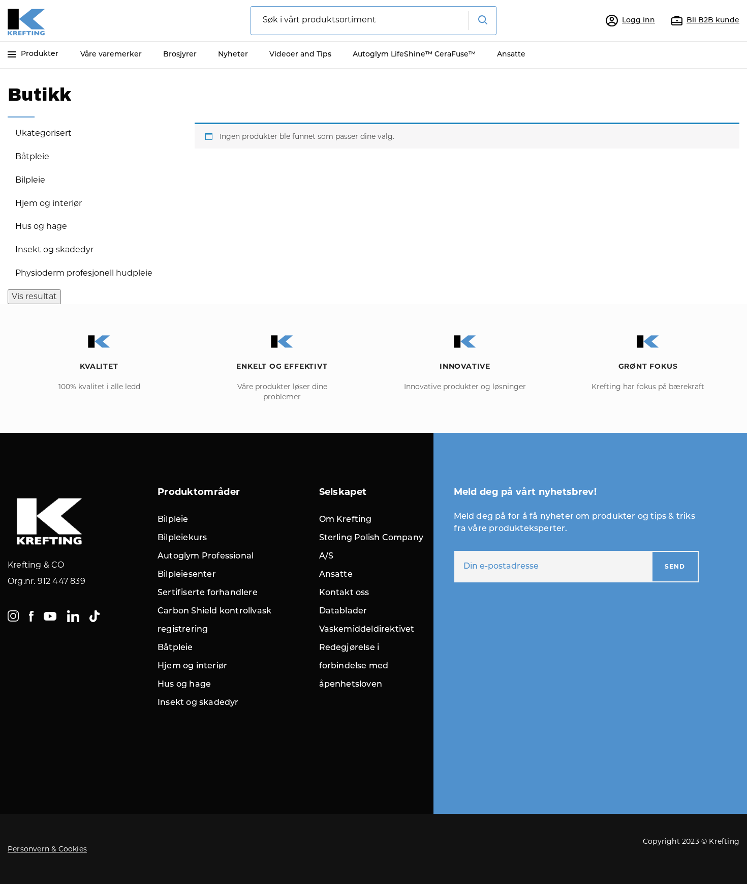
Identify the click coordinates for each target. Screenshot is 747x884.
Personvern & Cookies (47, 848)
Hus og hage (41, 226)
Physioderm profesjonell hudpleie (83, 273)
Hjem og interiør (48, 203)
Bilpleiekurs (182, 538)
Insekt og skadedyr (54, 249)
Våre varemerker (111, 54)
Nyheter (233, 54)
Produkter (39, 54)
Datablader (343, 611)
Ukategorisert (43, 133)
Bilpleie (30, 180)
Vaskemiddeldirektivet (367, 630)
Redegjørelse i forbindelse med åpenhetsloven (354, 666)
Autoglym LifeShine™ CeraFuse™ (414, 54)
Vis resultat (34, 296)
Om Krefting (345, 520)
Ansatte (511, 54)
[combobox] (373, 20)
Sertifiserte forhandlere (208, 593)
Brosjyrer (180, 54)
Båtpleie (32, 156)
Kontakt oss (344, 593)
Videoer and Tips (300, 54)
